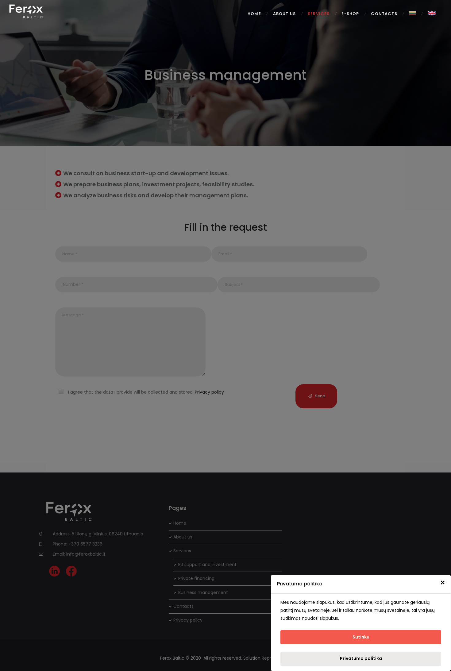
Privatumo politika (361, 658)
